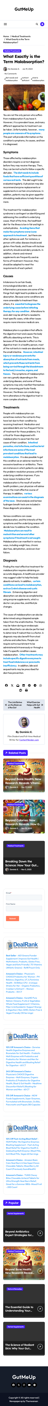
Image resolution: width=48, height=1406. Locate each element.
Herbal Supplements (16, 1213)
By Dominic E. (14, 69)
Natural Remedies (15, 1289)
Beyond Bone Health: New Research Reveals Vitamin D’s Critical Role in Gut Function (23, 785)
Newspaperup (16, 1401)
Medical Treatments (12, 51)
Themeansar (32, 1401)
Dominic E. (26, 732)
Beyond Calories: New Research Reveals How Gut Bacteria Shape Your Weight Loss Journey (23, 826)
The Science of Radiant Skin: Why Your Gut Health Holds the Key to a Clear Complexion (19, 1350)
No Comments (11, 73)
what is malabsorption (38, 79)
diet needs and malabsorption (12, 79)
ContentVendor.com (29, 739)
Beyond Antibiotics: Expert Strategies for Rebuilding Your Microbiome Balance (18, 1237)
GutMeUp (24, 9)
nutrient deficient (25, 79)
